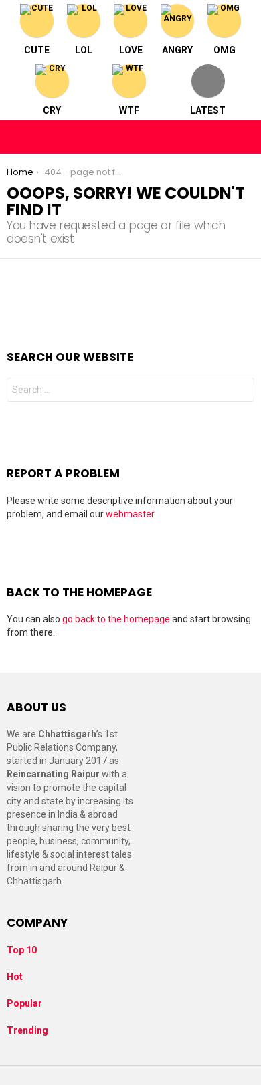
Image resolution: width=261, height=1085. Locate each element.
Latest (208, 110)
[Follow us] (215, 137)
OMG (224, 50)
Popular (24, 1003)
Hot (15, 976)
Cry (52, 110)
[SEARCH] (243, 137)
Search (241, 391)
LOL (83, 50)
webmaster (130, 514)
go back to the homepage (116, 619)
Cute (37, 50)
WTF (129, 110)
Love (131, 50)
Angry (177, 50)
